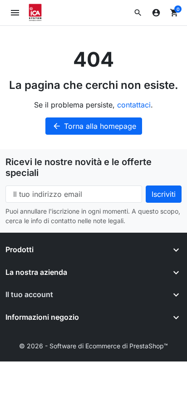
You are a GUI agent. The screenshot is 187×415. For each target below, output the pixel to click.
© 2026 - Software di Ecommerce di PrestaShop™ (93, 346)
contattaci (134, 104)
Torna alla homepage (94, 126)
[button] (138, 12)
